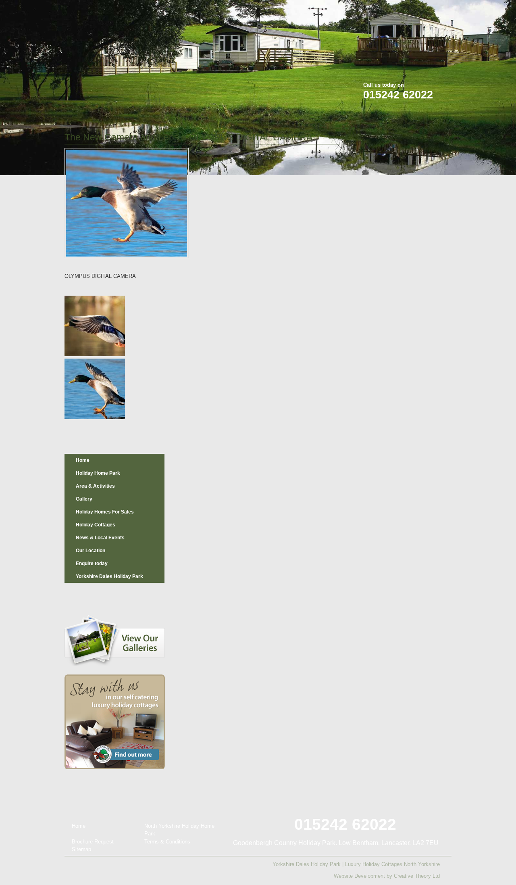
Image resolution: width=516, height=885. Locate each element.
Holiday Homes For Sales (105, 512)
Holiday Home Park (98, 473)
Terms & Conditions (167, 842)
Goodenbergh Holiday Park (106, 53)
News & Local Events (100, 538)
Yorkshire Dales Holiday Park (109, 576)
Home (82, 460)
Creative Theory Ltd (417, 876)
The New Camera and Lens (121, 137)
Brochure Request (93, 842)
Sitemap (81, 849)
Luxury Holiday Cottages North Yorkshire (392, 864)
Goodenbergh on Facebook (399, 11)
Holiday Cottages (95, 525)
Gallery (84, 499)
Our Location (90, 550)
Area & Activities (95, 486)
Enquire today (92, 563)
